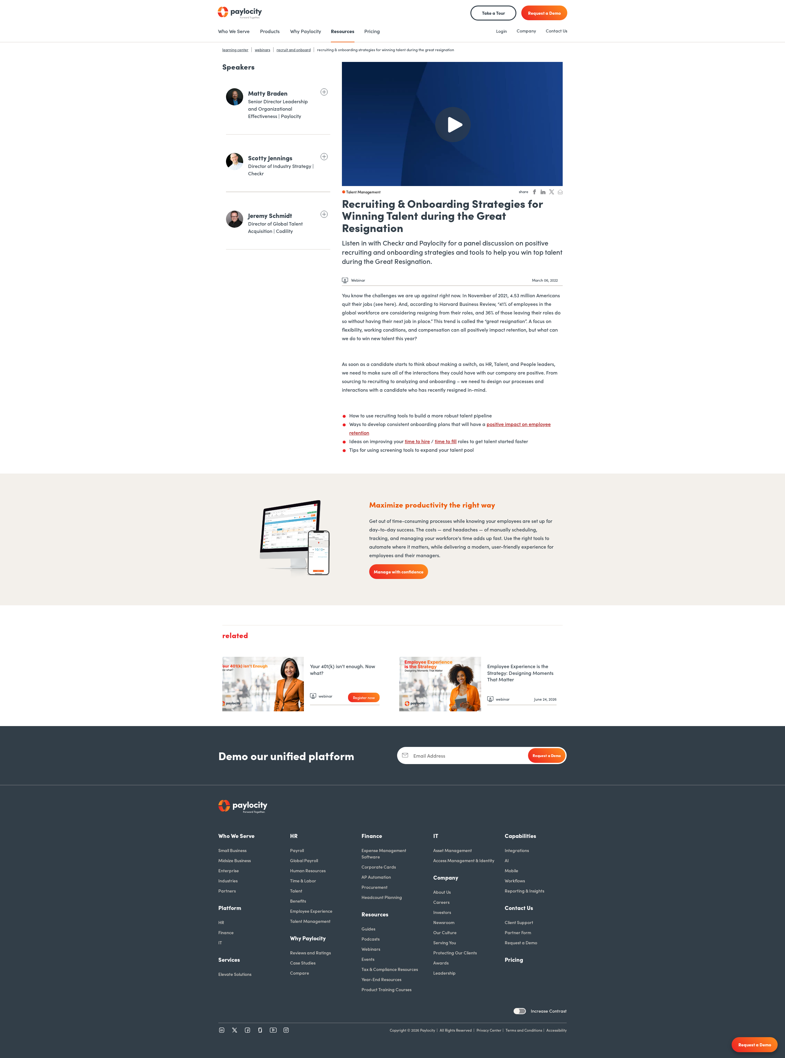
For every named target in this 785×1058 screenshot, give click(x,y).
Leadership (444, 973)
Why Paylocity (308, 938)
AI (507, 860)
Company (526, 31)
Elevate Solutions (234, 974)
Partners (227, 891)
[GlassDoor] (260, 1030)
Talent (296, 891)
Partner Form (518, 932)
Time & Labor (303, 880)
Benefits (298, 901)
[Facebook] (247, 1030)
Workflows (515, 880)
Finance (226, 932)
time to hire (417, 441)
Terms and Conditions (524, 1030)
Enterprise (228, 870)
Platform (229, 907)
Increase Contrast (549, 1011)
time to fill (446, 441)
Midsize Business (234, 860)
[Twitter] (234, 1030)
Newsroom (443, 922)
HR (221, 922)
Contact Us (556, 31)
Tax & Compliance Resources (390, 969)
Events (368, 959)
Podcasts (371, 939)
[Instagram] (286, 1030)
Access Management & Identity (463, 860)
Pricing (514, 959)
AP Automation (376, 877)
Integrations (517, 850)
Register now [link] (364, 697)
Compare (299, 973)
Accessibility (556, 1030)
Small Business (232, 850)
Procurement (375, 887)
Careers (441, 902)
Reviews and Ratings (310, 953)
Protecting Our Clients (455, 953)
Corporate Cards (379, 867)
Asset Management (452, 850)
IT (220, 942)
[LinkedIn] (221, 1030)
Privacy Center (489, 1030)
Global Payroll (304, 860)
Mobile (511, 870)
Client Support (519, 922)
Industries (228, 880)
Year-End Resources (381, 979)
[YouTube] (273, 1030)
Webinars (371, 949)
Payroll (297, 850)
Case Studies (303, 963)
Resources (375, 914)
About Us (442, 892)
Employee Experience (311, 911)
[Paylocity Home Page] (240, 13)
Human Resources (308, 870)
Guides (368, 929)
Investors (442, 912)
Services (229, 959)
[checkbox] (520, 1011)
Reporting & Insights (524, 891)
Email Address (429, 755)
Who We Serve (236, 835)
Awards (441, 963)
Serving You (444, 942)
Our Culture (445, 932)
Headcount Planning (382, 897)
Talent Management (310, 921)
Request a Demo (521, 942)
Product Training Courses (387, 989)
